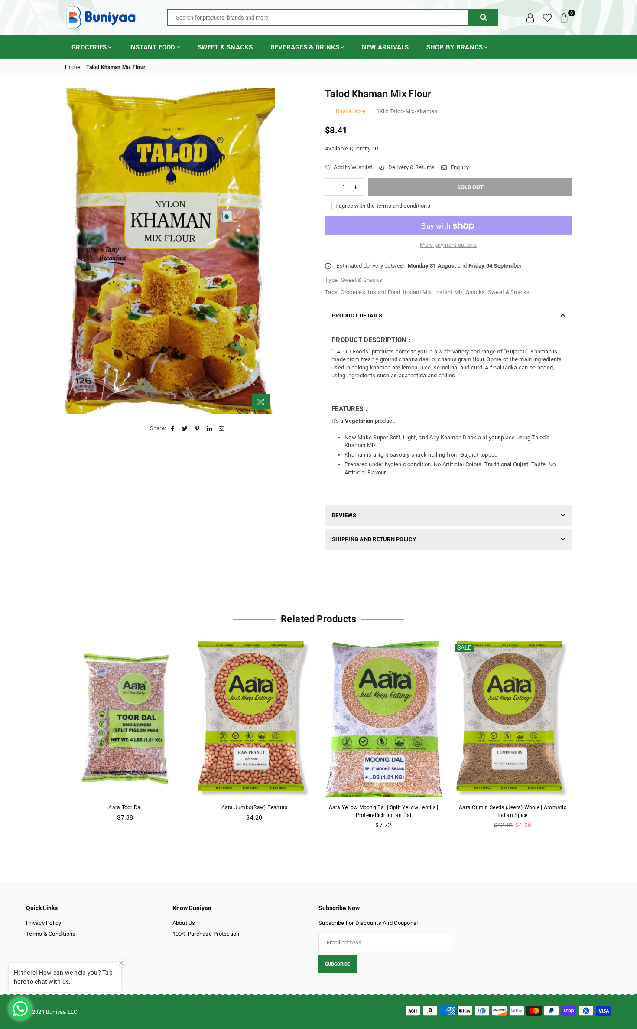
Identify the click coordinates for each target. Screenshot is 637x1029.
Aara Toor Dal (125, 807)
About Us (183, 923)
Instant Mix (448, 292)
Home (72, 67)
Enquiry (459, 167)
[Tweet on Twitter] (185, 428)
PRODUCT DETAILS (357, 315)
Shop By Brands (454, 47)
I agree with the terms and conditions (382, 206)
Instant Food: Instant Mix (400, 292)
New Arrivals (385, 47)
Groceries (89, 47)
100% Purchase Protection (206, 934)
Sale (464, 647)
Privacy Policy (44, 923)
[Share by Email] (221, 428)
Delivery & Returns (411, 167)
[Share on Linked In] (209, 428)
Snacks (475, 292)
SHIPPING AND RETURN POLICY (374, 539)
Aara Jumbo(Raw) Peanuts (254, 807)
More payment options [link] (448, 245)
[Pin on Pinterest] (197, 428)
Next (586, 740)
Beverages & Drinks (305, 47)
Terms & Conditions (51, 934)
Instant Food (152, 47)
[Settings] (530, 17)
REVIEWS (344, 515)
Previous (50, 740)
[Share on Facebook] (172, 428)
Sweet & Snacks (225, 47)
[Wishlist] (547, 17)
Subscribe (337, 964)
